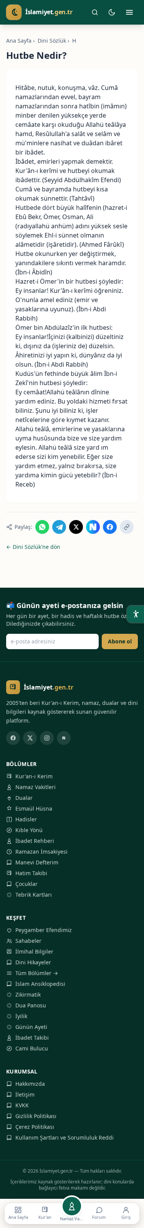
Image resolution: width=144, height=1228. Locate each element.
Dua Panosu (30, 1005)
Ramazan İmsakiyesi (41, 851)
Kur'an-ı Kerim (34, 776)
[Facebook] (13, 738)
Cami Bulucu (31, 1048)
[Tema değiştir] (111, 12)
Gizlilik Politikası (35, 1116)
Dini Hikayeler (33, 962)
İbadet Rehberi (34, 840)
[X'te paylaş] (76, 527)
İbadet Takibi (32, 1037)
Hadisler (26, 819)
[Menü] (129, 12)
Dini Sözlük (52, 40)
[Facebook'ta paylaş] (110, 527)
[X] (30, 738)
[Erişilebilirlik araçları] (135, 614)
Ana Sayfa (18, 40)
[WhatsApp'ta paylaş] (42, 527)
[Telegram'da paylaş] (59, 527)
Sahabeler (28, 940)
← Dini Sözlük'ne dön (33, 546)
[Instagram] (47, 738)
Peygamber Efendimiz (43, 930)
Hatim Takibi (31, 873)
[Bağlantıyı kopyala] (127, 527)
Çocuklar (26, 883)
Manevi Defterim (36, 862)
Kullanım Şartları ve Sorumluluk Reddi (64, 1137)
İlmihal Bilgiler (34, 951)
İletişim (25, 1094)
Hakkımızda (30, 1083)
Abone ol (120, 641)
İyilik (21, 1016)
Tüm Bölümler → (36, 973)
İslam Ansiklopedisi (40, 983)
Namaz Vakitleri (35, 787)
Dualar (24, 797)
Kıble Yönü (29, 830)
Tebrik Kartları (33, 894)
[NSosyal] (64, 738)
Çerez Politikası (34, 1126)
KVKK (22, 1105)
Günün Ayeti (31, 1026)
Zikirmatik (28, 994)
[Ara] (95, 12)
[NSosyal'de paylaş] (93, 527)
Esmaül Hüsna (33, 808)
